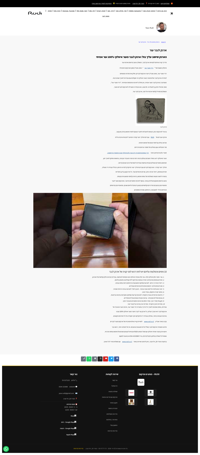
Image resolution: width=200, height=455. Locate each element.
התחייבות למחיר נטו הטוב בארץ (102, 3)
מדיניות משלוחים (112, 414)
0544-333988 (63, 387)
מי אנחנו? (114, 386)
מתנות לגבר (105, 16)
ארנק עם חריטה (162, 11)
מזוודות (50, 11)
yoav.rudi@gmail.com (66, 393)
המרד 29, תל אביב (138, 3)
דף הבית (163, 42)
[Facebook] (116, 358)
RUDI (152, 137)
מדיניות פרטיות (112, 431)
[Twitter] (111, 358)
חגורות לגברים (101, 11)
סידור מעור (110, 11)
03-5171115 (66, 380)
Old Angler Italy (82, 11)
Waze (72, 416)
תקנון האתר (113, 403)
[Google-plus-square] (94, 358)
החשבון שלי (113, 425)
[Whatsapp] (88, 358)
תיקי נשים (92, 11)
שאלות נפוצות (113, 391)
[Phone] (83, 358)
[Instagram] (100, 358)
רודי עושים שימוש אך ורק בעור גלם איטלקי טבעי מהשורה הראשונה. (128, 153)
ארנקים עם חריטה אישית (109, 397)
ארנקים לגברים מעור (149, 11)
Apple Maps (70, 435)
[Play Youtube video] (100, 230)
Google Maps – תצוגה (67, 428)
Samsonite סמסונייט (135, 11)
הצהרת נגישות (112, 408)
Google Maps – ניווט (67, 422)
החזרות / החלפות (111, 420)
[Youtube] (105, 358)
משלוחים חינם (165, 3)
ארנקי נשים (57, 11)
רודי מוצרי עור (148, 68)
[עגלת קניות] (170, 13)
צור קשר (114, 380)
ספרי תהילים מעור (121, 11)
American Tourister (68, 11)
